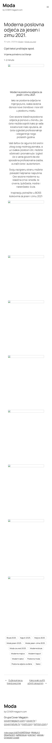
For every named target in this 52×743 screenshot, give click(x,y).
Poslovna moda (33, 658)
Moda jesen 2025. (14, 643)
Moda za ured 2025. (18, 648)
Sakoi (38, 664)
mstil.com (27, 724)
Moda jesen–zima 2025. (35, 643)
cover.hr (30, 720)
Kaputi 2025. (25, 637)
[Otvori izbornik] (47, 7)
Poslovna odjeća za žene (22, 664)
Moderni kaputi (34, 653)
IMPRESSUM (21, 735)
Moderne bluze (36, 648)
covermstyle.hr (12, 724)
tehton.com (40, 724)
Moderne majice (18, 653)
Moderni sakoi (18, 658)
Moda (9, 5)
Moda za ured (30, 41)
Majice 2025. (39, 637)
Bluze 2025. (11, 637)
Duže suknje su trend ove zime (15, 682)
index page (8, 732)
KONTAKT (32, 735)
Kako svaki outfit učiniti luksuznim (36, 682)
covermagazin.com (14, 720)
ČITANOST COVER (11, 737)
